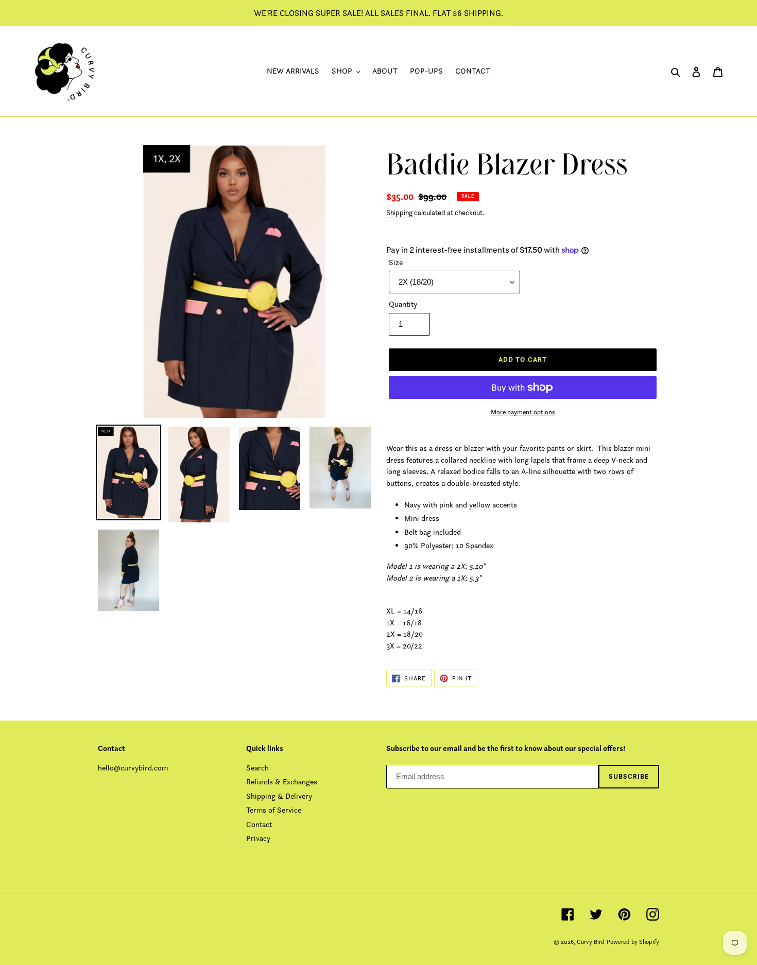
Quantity (403, 304)
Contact (259, 824)
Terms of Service (273, 810)
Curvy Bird (591, 941)
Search (257, 768)
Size (396, 262)
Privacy (258, 838)
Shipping (399, 212)
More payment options (523, 412)
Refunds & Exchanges (281, 781)
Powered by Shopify (633, 941)
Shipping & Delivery (279, 796)
